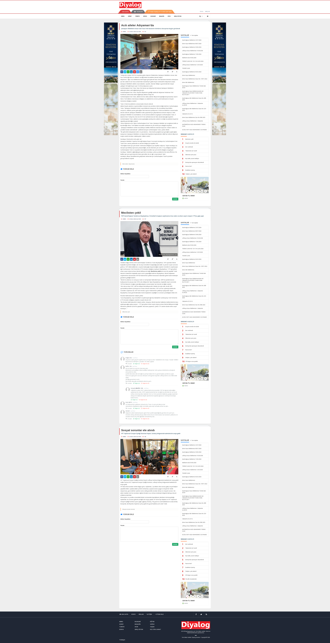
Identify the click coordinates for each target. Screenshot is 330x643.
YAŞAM (152, 627)
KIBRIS (122, 16)
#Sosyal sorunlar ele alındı (128, 509)
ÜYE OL (201, 11)
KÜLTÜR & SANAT (155, 629)
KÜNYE (133, 614)
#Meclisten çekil (126, 311)
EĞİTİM (152, 621)
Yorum (122, 180)
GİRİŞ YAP (207, 11)
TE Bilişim (122, 640)
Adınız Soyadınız (125, 174)
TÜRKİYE (137, 16)
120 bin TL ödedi (188, 196)
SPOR (169, 16)
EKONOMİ (153, 16)
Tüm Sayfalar (195, 35)
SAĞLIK (152, 624)
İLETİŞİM (149, 614)
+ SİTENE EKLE (159, 614)
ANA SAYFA (125, 11)
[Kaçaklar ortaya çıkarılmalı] (195, 591)
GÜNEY (130, 16)
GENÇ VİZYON (177, 16)
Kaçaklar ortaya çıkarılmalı (192, 600)
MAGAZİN (161, 16)
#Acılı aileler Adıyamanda (128, 164)
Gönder (175, 199)
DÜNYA (145, 16)
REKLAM (141, 614)
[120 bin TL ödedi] (195, 186)
